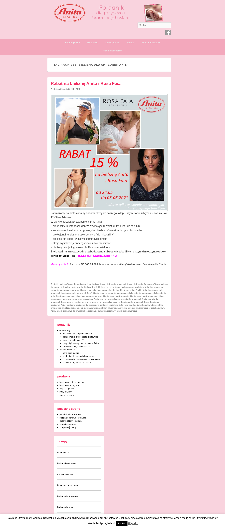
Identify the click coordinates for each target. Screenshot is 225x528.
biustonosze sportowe (92, 296)
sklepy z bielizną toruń (138, 308)
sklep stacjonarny (112, 50)
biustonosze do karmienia (129, 293)
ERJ (78, 89)
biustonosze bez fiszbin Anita (133, 290)
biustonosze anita (88, 290)
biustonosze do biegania (104, 293)
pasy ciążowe (65, 391)
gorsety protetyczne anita (79, 302)
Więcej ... (133, 523)
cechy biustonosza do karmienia (78, 356)
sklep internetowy (151, 42)
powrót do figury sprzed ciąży (77, 362)
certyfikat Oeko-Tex (63, 255)
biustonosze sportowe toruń (64, 299)
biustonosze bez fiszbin (108, 290)
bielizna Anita (98, 284)
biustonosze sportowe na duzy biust (147, 296)
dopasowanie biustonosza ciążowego (80, 337)
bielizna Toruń (66, 284)
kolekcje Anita (112, 42)
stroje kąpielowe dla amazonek (71, 311)
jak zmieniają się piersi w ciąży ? (78, 333)
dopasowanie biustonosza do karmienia (81, 359)
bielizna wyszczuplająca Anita (135, 287)
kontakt (130, 42)
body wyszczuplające (110, 299)
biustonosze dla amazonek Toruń (76, 293)
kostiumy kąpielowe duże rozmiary (116, 305)
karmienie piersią (71, 353)
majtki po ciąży (66, 395)
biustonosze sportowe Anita (116, 296)
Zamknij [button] (122, 523)
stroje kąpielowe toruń (127, 311)
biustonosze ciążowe (69, 385)
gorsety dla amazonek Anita (134, 299)
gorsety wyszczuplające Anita (106, 302)
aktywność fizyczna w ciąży (76, 346)
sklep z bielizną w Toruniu (88, 308)
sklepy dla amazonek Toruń (114, 308)
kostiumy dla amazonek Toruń (135, 302)
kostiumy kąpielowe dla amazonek (83, 305)
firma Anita (92, 42)
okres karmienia (67, 349)
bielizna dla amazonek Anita (119, 284)
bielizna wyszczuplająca (109, 287)
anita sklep (86, 284)
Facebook (168, 32)
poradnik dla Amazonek (70, 414)
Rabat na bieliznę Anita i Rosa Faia (85, 83)
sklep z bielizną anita (66, 308)
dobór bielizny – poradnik (71, 421)
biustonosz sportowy (69, 290)
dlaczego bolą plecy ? (73, 340)
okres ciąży (64, 330)
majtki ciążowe (66, 388)
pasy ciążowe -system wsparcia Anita (81, 343)
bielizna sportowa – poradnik (72, 418)
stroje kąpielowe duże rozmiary (101, 311)
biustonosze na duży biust (68, 296)
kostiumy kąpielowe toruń (145, 305)
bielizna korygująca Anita (71, 287)
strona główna (72, 42)
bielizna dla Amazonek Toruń (146, 284)
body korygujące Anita (88, 299)
